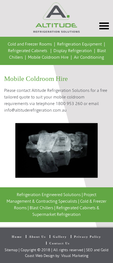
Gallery (60, 236)
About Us (37, 236)
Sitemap (11, 250)
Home (17, 236)
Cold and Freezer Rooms (30, 44)
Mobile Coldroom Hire (48, 57)
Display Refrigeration (72, 50)
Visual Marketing (74, 256)
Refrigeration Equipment (79, 44)
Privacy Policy (87, 236)
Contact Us (59, 243)
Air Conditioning (89, 57)
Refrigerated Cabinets (27, 50)
